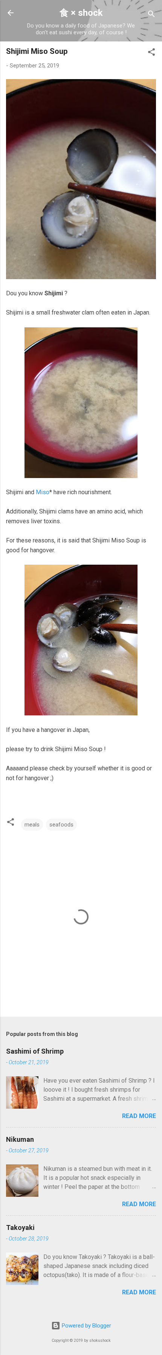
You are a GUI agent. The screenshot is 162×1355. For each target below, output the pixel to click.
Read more (139, 1116)
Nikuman (20, 1139)
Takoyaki (20, 1227)
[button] (151, 53)
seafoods (61, 824)
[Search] (151, 15)
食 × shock (81, 13)
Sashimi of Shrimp (35, 1051)
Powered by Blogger (85, 1325)
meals (32, 824)
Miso (42, 492)
